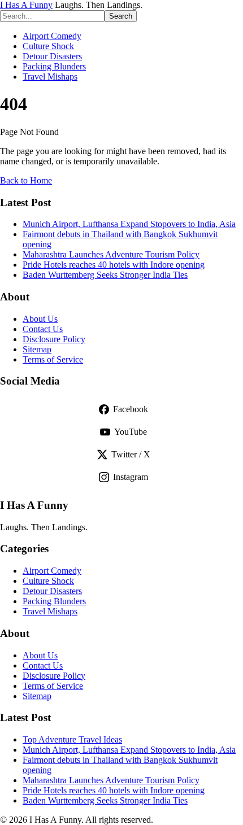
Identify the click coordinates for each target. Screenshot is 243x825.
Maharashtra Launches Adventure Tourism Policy (111, 254)
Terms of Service (53, 359)
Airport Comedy (52, 36)
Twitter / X (130, 454)
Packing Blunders (54, 66)
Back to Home (26, 180)
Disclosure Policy (54, 339)
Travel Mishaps (50, 76)
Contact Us (43, 329)
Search (120, 16)
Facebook (130, 409)
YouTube (130, 431)
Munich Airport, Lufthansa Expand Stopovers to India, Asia (129, 224)
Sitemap (37, 349)
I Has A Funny (26, 5)
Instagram (130, 477)
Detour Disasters (52, 56)
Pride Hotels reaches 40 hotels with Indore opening (114, 264)
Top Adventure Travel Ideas (72, 739)
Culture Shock (48, 46)
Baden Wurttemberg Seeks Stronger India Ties (105, 275)
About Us (40, 319)
